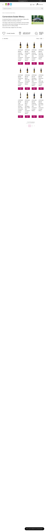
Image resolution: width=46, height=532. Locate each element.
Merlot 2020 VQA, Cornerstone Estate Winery (27, 81)
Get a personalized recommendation (34, 528)
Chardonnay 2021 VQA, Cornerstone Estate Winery (20, 82)
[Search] (42, 8)
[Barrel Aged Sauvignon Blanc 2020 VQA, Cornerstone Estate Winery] (27, 95)
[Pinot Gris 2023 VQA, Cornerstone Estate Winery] (41, 45)
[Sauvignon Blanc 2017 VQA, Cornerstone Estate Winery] (41, 95)
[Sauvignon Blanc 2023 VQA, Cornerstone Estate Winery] (34, 70)
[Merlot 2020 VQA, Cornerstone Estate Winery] (27, 70)
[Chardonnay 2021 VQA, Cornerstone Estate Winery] (20, 70)
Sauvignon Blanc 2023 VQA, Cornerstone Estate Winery (34, 82)
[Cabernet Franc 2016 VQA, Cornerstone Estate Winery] (34, 95)
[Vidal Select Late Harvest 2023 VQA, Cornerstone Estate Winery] (20, 95)
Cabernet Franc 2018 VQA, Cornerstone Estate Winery (34, 57)
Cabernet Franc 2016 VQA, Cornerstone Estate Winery (34, 107)
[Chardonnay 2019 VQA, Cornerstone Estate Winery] (27, 45)
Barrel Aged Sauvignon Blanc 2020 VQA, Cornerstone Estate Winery (27, 108)
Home (3, 12)
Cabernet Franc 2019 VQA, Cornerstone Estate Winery (20, 57)
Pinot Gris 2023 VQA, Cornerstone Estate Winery (41, 56)
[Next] (34, 126)
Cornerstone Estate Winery (20, 50)
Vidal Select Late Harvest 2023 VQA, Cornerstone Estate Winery (20, 108)
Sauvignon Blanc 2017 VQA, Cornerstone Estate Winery (41, 107)
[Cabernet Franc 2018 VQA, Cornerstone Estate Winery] (34, 45)
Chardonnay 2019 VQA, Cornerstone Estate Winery (27, 57)
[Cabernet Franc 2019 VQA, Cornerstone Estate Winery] (20, 45)
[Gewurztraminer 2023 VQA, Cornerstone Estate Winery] (41, 70)
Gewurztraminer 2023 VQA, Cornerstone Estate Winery (41, 82)
